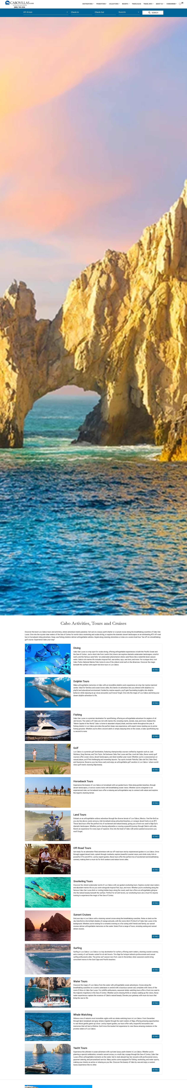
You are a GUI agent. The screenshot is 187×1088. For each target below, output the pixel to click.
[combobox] (45, 12)
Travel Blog (136, 4)
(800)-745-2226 (19, 7)
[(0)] (180, 3)
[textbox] (45, 12)
